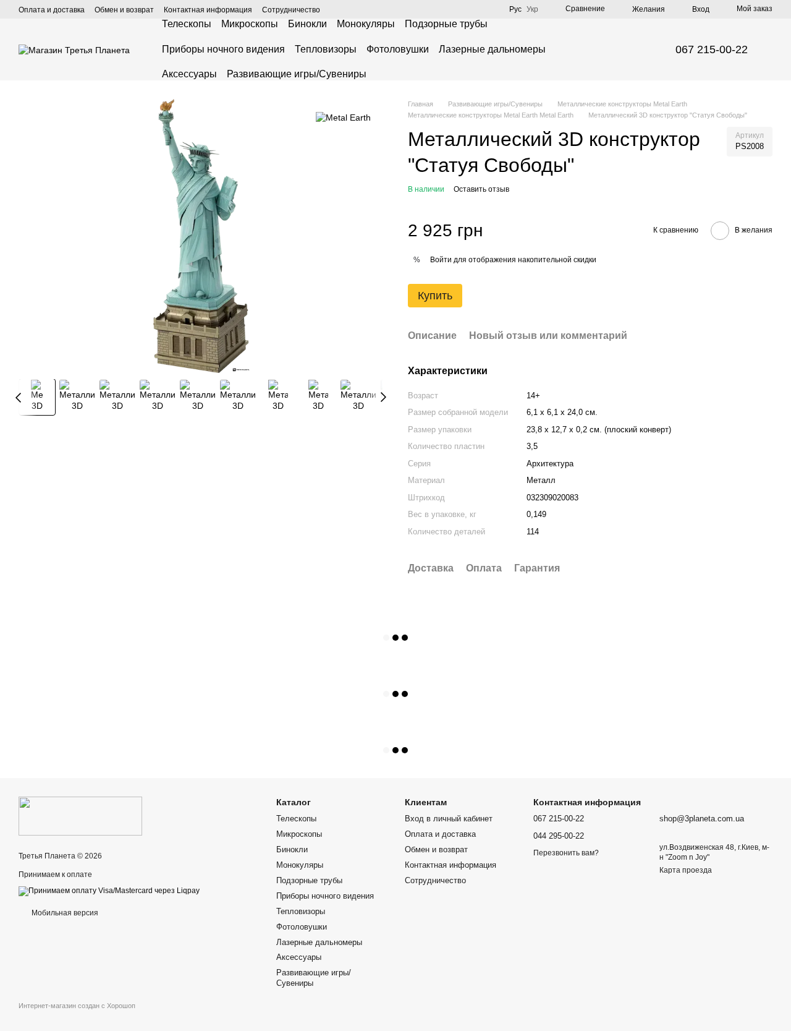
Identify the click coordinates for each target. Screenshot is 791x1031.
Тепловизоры (326, 49)
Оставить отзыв (481, 189)
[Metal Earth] (343, 117)
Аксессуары (189, 74)
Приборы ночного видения (223, 49)
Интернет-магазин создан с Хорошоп (77, 1005)
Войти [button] (441, 259)
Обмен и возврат (124, 10)
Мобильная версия (64, 913)
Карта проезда (685, 870)
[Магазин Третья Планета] (80, 815)
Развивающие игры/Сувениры (296, 74)
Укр (532, 9)
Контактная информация (208, 10)
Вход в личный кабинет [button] (449, 818)
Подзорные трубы (446, 24)
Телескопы (186, 24)
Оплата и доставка (52, 10)
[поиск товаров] (628, 49)
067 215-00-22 (711, 49)
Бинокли (307, 24)
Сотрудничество (291, 10)
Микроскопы (249, 24)
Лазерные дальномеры (492, 49)
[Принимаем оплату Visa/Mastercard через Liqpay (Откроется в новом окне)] (109, 890)
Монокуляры (366, 24)
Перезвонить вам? (566, 853)
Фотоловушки (397, 49)
